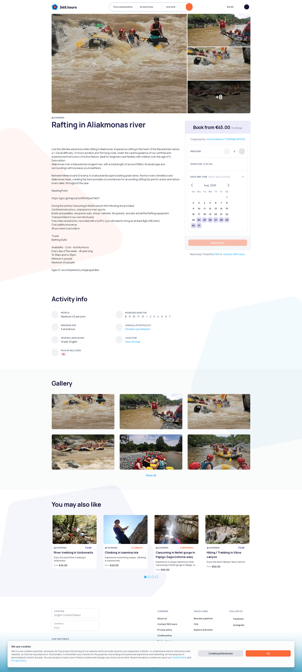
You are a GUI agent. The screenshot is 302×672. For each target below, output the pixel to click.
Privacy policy (164, 629)
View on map (132, 341)
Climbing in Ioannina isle (121, 552)
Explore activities (203, 629)
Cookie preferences (221, 653)
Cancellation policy (138, 325)
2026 (213, 185)
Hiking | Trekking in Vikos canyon (224, 555)
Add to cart (217, 242)
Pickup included (71, 350)
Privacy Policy (18, 660)
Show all (151, 475)
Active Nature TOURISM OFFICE (226, 139)
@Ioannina (58, 117)
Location (131, 337)
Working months (136, 312)
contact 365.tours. (234, 254)
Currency (59, 623)
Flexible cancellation (137, 329)
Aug (206, 185)
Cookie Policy (179, 657)
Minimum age (68, 325)
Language (59, 610)
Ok (268, 653)
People (65, 312)
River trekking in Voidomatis (73, 552)
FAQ (216, 254)
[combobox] (75, 615)
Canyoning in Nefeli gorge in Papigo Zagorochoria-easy (175, 555)
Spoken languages (72, 337)
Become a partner (203, 618)
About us (162, 618)
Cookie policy (164, 635)
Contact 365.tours (167, 624)
